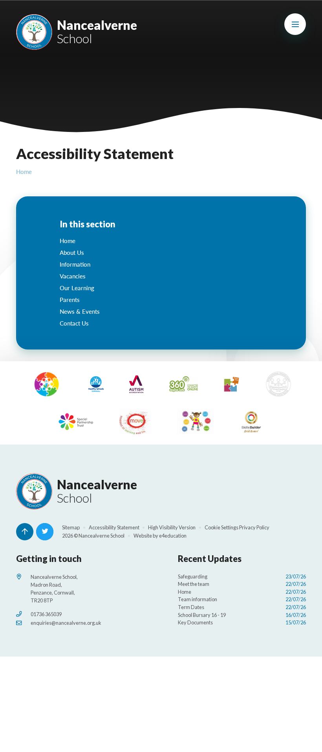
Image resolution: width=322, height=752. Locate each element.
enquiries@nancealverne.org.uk (66, 623)
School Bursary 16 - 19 (242, 615)
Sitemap (71, 527)
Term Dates (242, 607)
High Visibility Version (172, 527)
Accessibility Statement (114, 527)
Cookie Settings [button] (221, 527)
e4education (173, 535)
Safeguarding (242, 576)
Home (24, 171)
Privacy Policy (254, 527)
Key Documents (242, 622)
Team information (242, 599)
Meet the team (242, 584)
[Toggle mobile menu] (295, 24)
